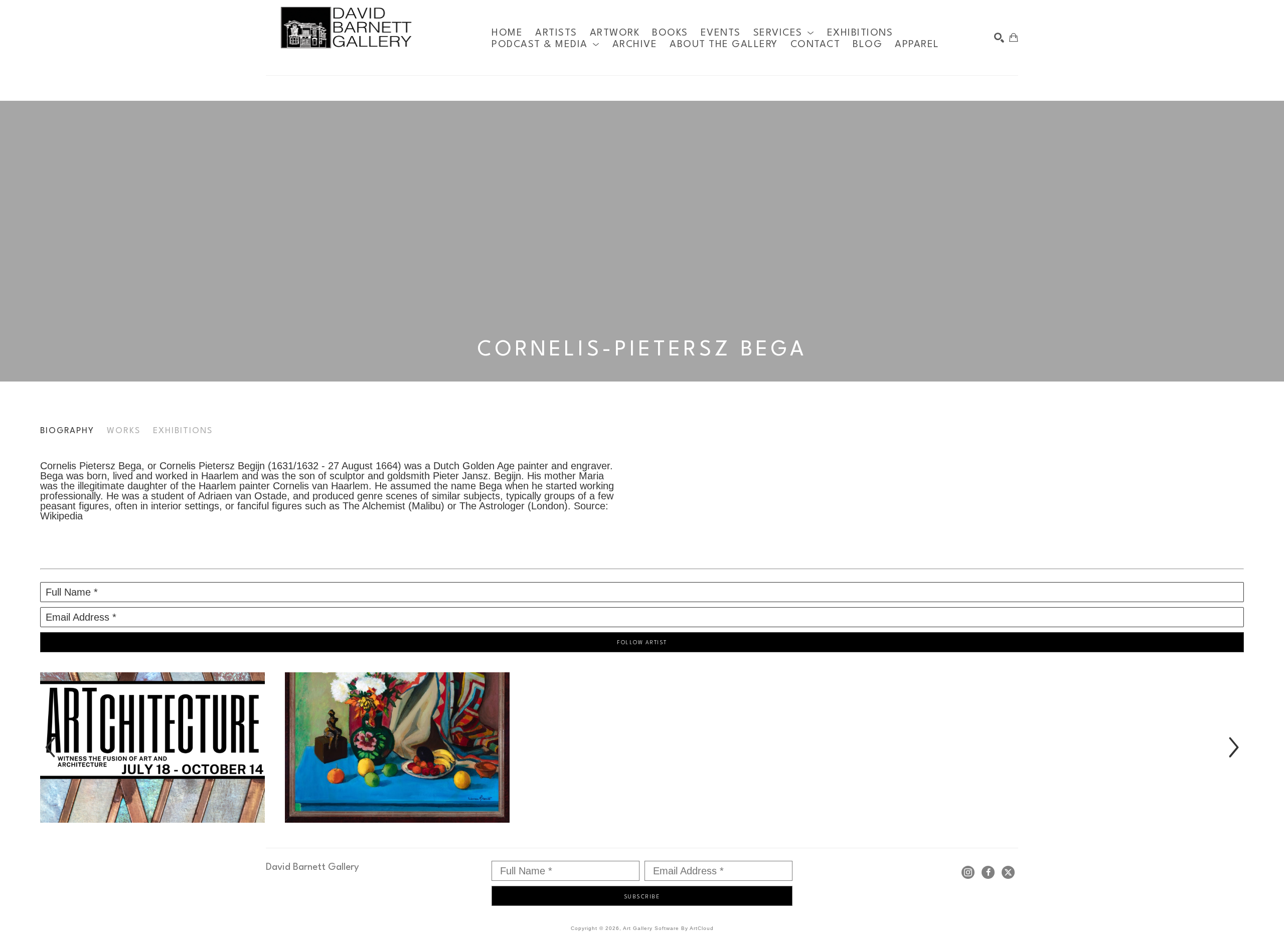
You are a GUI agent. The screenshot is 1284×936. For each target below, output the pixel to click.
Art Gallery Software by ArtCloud (668, 928)
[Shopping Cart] (1013, 38)
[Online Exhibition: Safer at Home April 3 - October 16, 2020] (397, 747)
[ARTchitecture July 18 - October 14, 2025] (152, 747)
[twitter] (1008, 872)
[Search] (999, 38)
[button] (784, 33)
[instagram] (968, 872)
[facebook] (988, 872)
